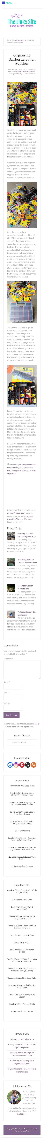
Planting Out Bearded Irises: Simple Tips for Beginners (22, 794)
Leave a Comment (30, 74)
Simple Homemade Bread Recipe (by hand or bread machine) (22, 848)
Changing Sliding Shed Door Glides (22, 978)
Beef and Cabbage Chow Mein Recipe (22, 950)
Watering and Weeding (15, 74)
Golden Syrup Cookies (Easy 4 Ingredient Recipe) (22, 813)
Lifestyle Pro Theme (24, 1129)
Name (6, 682)
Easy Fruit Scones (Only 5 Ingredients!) (22, 908)
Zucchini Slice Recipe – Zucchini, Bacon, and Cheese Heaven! (22, 839)
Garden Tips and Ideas (16, 513)
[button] (4, 2)
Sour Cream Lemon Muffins (22, 935)
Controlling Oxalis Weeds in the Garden (22, 995)
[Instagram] (16, 765)
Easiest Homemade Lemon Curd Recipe (22, 858)
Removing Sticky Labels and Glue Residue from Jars (22, 926)
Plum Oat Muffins (22, 942)
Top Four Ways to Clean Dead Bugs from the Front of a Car (22, 960)
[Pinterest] (22, 765)
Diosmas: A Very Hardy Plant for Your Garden (22, 986)
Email (6, 693)
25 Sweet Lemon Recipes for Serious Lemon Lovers (22, 822)
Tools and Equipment (29, 71)
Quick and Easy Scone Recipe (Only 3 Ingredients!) (22, 891)
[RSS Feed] (33, 765)
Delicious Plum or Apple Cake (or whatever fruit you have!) (22, 969)
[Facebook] (10, 765)
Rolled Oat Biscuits (22, 830)
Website (6, 703)
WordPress (26, 1131)
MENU (9, 2)
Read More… (22, 1114)
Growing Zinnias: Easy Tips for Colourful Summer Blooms (22, 803)
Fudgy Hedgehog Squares (22, 866)
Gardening (19, 71)
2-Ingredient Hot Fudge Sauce (22, 785)
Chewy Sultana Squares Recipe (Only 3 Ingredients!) (22, 917)
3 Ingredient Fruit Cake (22, 899)
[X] (27, 765)
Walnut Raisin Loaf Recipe (22, 1011)
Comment (8, 659)
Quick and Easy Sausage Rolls (22, 1004)
